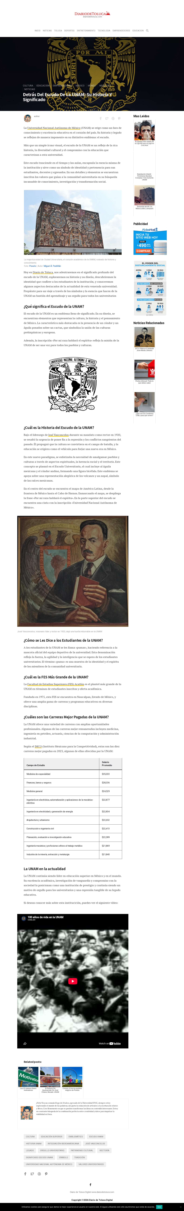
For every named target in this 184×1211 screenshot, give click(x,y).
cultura (30, 1136)
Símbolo (63, 1157)
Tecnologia (104, 30)
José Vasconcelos (58, 435)
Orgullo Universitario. (52, 1150)
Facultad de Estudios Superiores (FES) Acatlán (55, 684)
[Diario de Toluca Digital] (92, 21)
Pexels (32, 266)
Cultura (28, 86)
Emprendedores (121, 30)
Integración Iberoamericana (63, 1143)
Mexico (80, 86)
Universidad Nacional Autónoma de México (53, 128)
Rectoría (104, 1150)
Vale (159, 1207)
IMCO (38, 746)
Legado (30, 1150)
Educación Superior (51, 1136)
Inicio (37, 30)
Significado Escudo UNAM (39, 1157)
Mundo (92, 86)
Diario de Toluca (43, 272)
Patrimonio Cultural (82, 1150)
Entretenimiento (86, 30)
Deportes (69, 30)
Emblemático (76, 1136)
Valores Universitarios (91, 1164)
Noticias (47, 30)
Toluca (58, 30)
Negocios (105, 86)
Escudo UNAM (96, 1136)
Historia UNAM (33, 1143)
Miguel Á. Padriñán (52, 266)
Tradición (79, 1157)
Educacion (138, 30)
